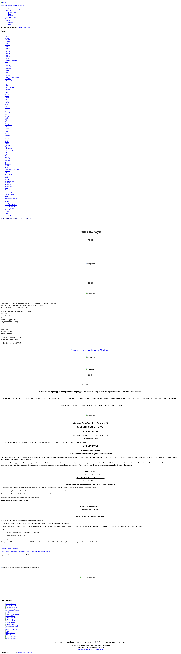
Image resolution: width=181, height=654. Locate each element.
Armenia (7, 41)
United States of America (12, 210)
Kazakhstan (8, 125)
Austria (7, 46)
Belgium (7, 53)
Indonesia (7, 113)
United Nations (9, 208)
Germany (7, 99)
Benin (6, 55)
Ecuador (7, 91)
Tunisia (7, 200)
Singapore (8, 179)
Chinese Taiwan (9, 194)
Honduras (7, 108)
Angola (7, 38)
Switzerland (8, 193)
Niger (6, 152)
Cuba (6, 85)
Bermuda (7, 57)
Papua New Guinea (10, 159)
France (7, 96)
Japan (6, 123)
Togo (6, 196)
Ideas (9, 14)
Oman (6, 155)
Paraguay (7, 160)
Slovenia (7, 183)
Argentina (7, 39)
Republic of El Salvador (12, 169)
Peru (6, 162)
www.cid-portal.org (84, 649)
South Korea (8, 186)
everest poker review (24, 27)
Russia (6, 172)
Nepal (6, 147)
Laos (6, 130)
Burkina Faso (9, 67)
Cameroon (8, 68)
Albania (7, 34)
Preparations (12, 12)
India (6, 111)
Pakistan (7, 157)
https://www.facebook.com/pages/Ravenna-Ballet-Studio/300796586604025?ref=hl (25, 551)
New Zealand (9, 150)
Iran (6, 114)
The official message (11, 17)
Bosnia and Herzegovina (12, 60)
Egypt (6, 92)
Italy (6, 120)
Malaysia (7, 138)
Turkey (7, 201)
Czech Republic (9, 87)
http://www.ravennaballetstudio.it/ (11, 548)
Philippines (8, 164)
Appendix (7, 20)
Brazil (6, 62)
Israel (6, 118)
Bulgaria (7, 65)
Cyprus (7, 84)
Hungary (7, 109)
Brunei (7, 63)
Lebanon (7, 133)
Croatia (7, 82)
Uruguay (7, 211)
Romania (7, 171)
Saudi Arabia (8, 174)
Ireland (7, 116)
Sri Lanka (7, 189)
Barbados (7, 51)
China (6, 74)
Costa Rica (8, 79)
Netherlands (8, 148)
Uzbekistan (8, 213)
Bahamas (7, 48)
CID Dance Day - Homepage (13, 9)
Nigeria (7, 154)
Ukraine (7, 203)
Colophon (11, 22)
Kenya (6, 126)
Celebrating (8, 10)
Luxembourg (8, 137)
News (6, 19)
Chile (6, 72)
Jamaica (7, 121)
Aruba (6, 43)
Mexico (7, 142)
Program (10, 15)
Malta (6, 140)
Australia (7, 45)
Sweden (7, 191)
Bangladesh (8, 50)
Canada (7, 70)
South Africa (8, 184)
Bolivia (7, 58)
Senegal (7, 176)
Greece (7, 102)
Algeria (7, 36)
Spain (6, 188)
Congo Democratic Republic (13, 77)
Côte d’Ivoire (8, 80)
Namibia (7, 145)
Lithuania (7, 135)
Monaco (7, 143)
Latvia (6, 131)
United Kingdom (10, 206)
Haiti (6, 106)
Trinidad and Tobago (11, 198)
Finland (7, 94)
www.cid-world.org (97, 649)
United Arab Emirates (11, 205)
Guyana (7, 104)
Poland (7, 166)
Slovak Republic (9, 181)
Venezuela (8, 215)
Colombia (7, 75)
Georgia (7, 97)
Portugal (7, 167)
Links (10, 24)
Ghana (6, 101)
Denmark (7, 89)
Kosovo (7, 128)
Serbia (6, 177)
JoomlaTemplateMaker (25, 652)
